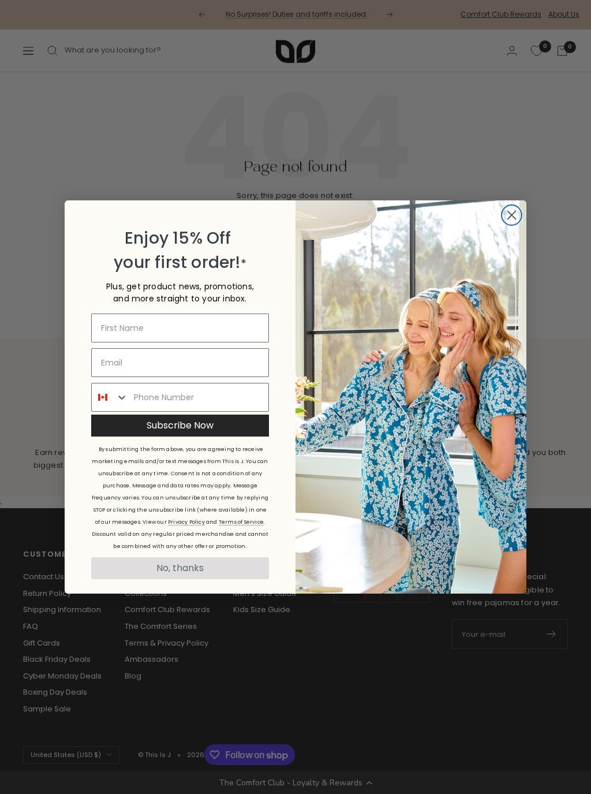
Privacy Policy (186, 522)
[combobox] (110, 397)
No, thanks (180, 568)
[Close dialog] (512, 215)
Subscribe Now (180, 425)
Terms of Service (241, 522)
